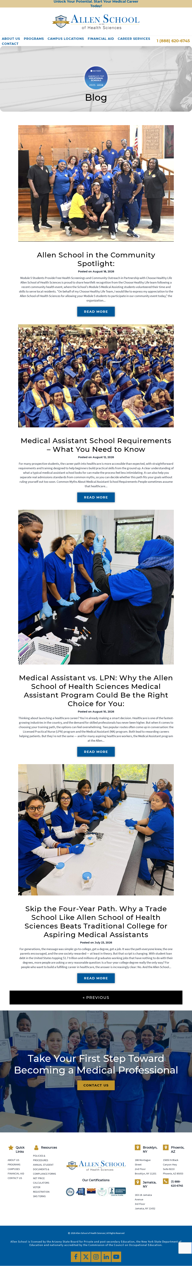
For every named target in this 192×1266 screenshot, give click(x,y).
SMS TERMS (39, 1196)
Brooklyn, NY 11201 (145, 1173)
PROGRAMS (34, 38)
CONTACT (10, 43)
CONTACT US (96, 1085)
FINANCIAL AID (101, 38)
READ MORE (96, 311)
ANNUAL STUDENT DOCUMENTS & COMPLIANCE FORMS (44, 1169)
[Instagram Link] (96, 1257)
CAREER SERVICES (134, 38)
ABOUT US (11, 38)
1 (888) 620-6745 (173, 40)
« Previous (96, 997)
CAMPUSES (14, 1169)
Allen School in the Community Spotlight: (96, 259)
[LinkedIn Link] (106, 1257)
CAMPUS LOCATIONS (66, 38)
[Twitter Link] (86, 1257)
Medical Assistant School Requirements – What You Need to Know (96, 445)
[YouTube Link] (116, 1257)
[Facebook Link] (75, 1257)
